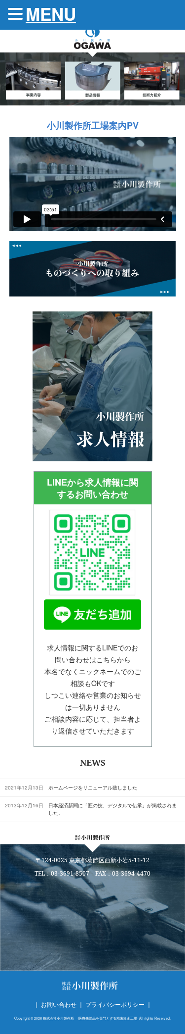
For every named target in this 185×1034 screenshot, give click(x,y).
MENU (51, 14)
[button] (17, 14)
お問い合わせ (58, 1004)
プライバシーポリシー (115, 1004)
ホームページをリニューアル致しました (92, 787)
